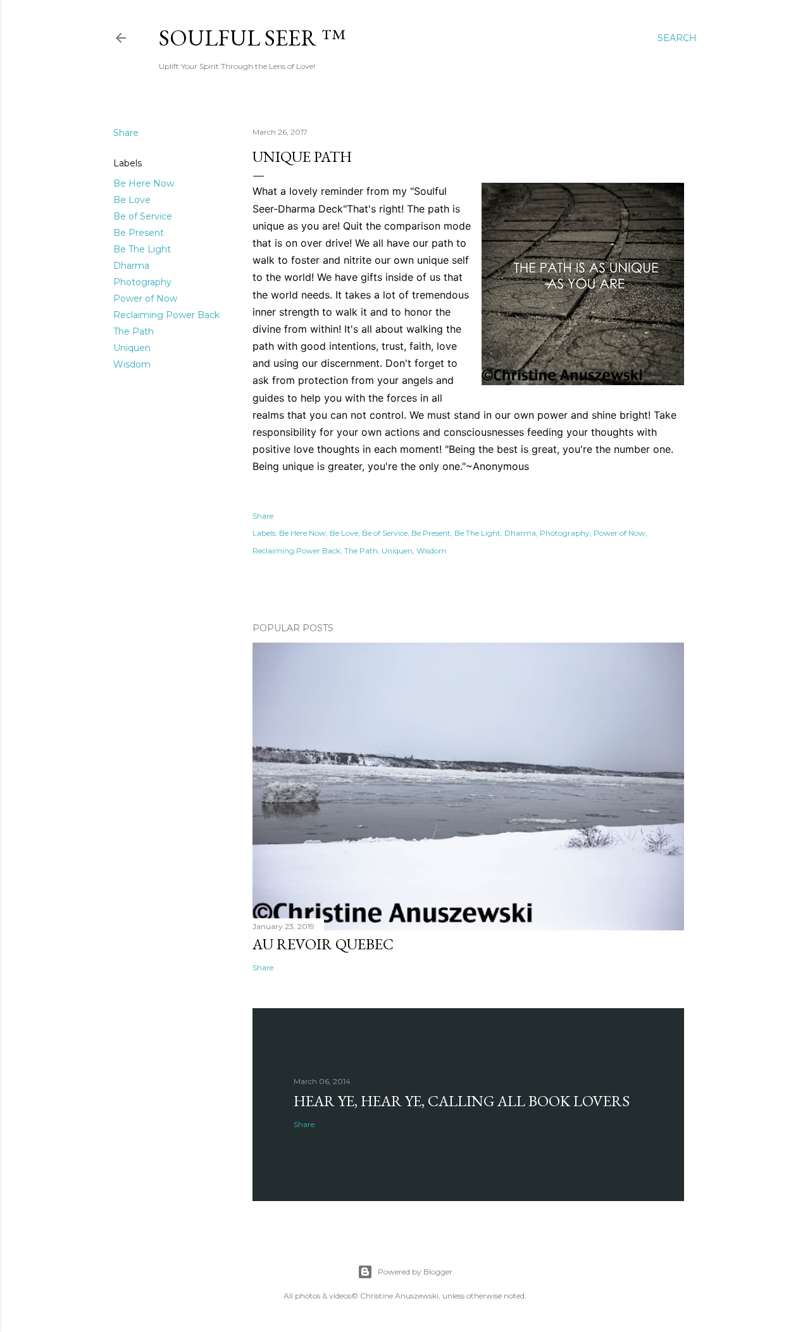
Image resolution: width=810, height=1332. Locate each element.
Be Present (138, 232)
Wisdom (132, 364)
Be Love (132, 200)
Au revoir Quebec (323, 944)
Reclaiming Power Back (166, 315)
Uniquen (132, 348)
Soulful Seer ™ (252, 37)
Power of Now (145, 298)
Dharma (131, 265)
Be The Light (142, 249)
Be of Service (142, 216)
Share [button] (126, 133)
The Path (133, 331)
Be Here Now (143, 183)
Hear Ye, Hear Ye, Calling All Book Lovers (462, 1101)
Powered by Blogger (415, 1271)
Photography (142, 282)
